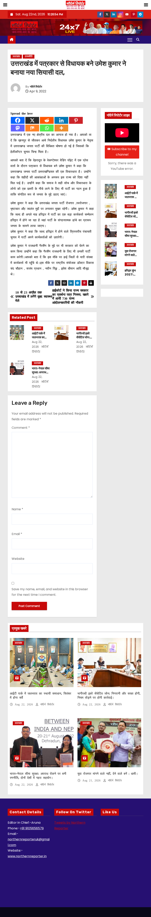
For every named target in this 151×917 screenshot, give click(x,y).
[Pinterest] (76, 120)
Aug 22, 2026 (25, 704)
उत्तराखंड (16, 56)
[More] (61, 128)
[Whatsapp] (47, 128)
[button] (138, 39)
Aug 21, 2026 (92, 780)
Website (18, 558)
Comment (21, 427)
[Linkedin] (61, 120)
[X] (32, 120)
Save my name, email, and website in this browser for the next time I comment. (50, 592)
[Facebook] (18, 120)
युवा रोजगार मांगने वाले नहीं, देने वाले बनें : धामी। (131, 257)
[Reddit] (47, 120)
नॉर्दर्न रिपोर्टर (36, 86)
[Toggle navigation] (129, 40)
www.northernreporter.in (27, 856)
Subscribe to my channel (124, 152)
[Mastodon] (18, 128)
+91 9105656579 (32, 828)
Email (17, 534)
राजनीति (28, 56)
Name (17, 509)
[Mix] (32, 128)
